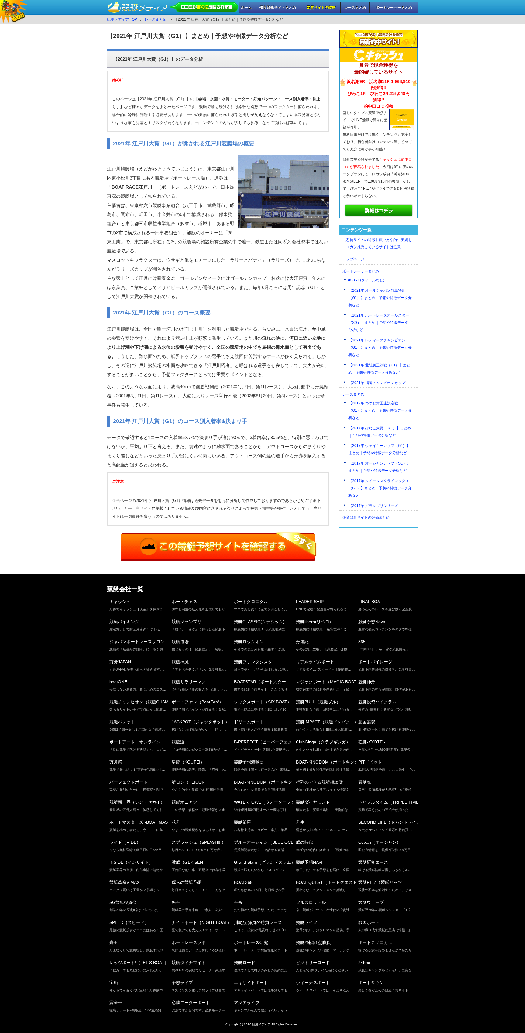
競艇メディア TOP (122, 19)
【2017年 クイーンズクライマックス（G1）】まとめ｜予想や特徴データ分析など (380, 488)
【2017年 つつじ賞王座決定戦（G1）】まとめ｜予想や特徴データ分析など (380, 410)
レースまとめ (355, 7)
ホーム (246, 7)
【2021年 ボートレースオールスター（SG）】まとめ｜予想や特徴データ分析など (378, 322)
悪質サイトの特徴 (321, 7)
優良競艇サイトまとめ (277, 7)
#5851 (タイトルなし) (366, 280)
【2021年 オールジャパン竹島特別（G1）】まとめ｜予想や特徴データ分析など (380, 297)
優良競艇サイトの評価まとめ (366, 517)
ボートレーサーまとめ (394, 7)
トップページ (353, 259)
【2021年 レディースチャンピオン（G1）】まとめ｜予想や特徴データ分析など (380, 347)
